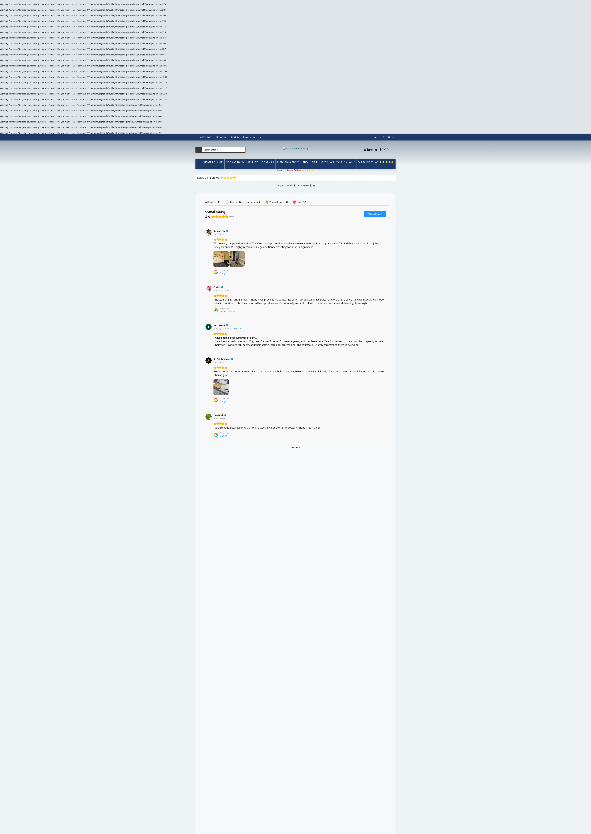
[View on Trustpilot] (208, 327)
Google (279, 185)
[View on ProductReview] (208, 289)
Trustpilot (289, 185)
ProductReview (303, 185)
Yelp (314, 185)
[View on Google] (208, 232)
